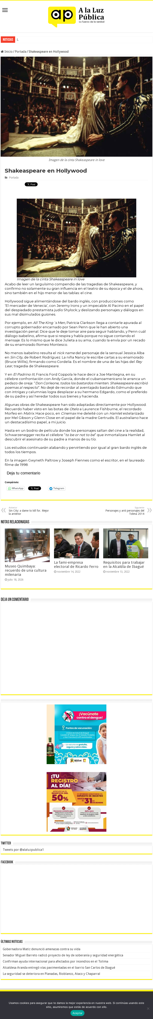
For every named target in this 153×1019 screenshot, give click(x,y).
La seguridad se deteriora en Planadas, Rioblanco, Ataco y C (55, 39)
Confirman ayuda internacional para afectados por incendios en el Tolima (55, 961)
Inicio (8, 51)
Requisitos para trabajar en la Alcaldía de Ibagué (124, 564)
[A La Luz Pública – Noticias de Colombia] (76, 15)
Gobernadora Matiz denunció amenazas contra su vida (41, 949)
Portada (20, 51)
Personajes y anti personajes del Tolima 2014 (124, 510)
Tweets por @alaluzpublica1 (23, 850)
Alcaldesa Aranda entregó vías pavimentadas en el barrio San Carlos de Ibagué (59, 967)
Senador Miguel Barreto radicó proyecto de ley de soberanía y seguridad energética (63, 955)
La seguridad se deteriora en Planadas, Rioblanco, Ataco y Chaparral (51, 974)
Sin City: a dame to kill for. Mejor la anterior (29, 510)
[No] (148, 1008)
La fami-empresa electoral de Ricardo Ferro (76, 564)
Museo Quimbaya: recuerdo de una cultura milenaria (25, 570)
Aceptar (78, 1013)
